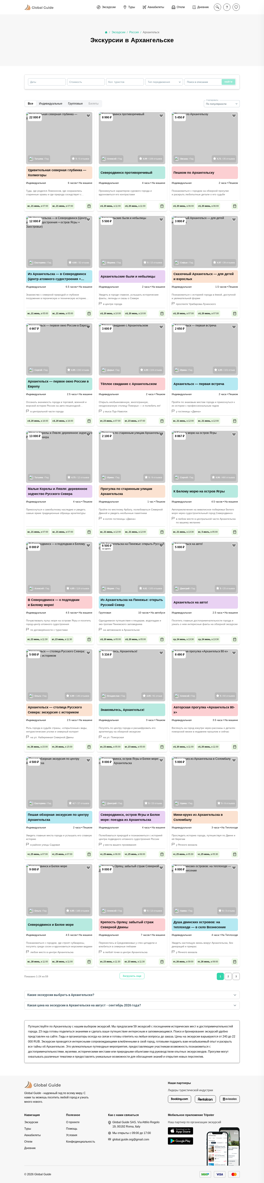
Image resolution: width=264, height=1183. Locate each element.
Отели (28, 1141)
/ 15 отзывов (154, 262)
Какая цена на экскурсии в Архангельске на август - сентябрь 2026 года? (84, 1005)
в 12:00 (183, 421)
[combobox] (164, 82)
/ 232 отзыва (80, 370)
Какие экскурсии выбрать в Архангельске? (60, 995)
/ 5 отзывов (82, 159)
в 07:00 (37, 206)
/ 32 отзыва (80, 262)
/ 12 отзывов (80, 477)
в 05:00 (37, 313)
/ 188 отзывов (79, 911)
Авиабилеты (32, 1135)
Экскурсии (118, 32)
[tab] (50, 104)
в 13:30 (183, 532)
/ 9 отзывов (155, 477)
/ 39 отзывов (226, 262)
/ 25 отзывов (227, 588)
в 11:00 (110, 206)
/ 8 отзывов (228, 803)
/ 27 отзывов (81, 803)
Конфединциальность (80, 1141)
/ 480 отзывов (225, 477)
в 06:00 (183, 206)
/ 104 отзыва (153, 370)
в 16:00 (37, 421)
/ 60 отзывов (227, 696)
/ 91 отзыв (154, 696)
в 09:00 (183, 961)
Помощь (71, 1128)
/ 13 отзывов (154, 911)
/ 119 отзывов (79, 588)
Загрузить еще (132, 975)
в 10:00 (110, 313)
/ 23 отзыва (155, 803)
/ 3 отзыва (228, 911)
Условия (71, 1135)
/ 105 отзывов (152, 588)
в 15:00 (37, 747)
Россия (134, 32)
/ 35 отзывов (226, 159)
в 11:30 (37, 639)
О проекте (73, 1122)
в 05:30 (183, 854)
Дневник (30, 1148)
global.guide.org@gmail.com (130, 1139)
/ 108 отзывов (152, 159)
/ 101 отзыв (226, 370)
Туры (27, 1128)
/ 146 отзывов (79, 696)
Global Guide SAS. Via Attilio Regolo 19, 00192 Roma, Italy (135, 1124)
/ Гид (41, 159)
